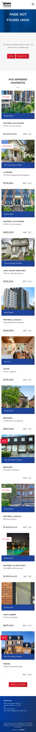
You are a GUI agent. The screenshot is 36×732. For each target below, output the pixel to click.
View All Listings (18, 684)
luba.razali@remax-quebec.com (17, 710)
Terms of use (23, 725)
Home (11, 56)
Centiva (21, 729)
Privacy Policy (14, 725)
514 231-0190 (11, 709)
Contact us (22, 56)
